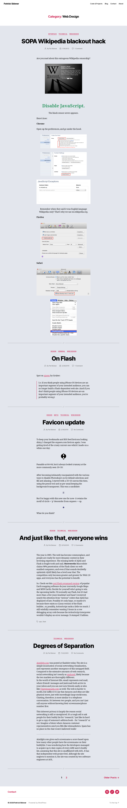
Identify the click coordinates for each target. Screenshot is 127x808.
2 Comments (78, 545)
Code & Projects (96, 4)
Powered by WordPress (37, 803)
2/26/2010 (65, 366)
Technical (63, 34)
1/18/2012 (65, 48)
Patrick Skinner (11, 4)
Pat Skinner (53, 48)
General (61, 351)
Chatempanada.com (49, 689)
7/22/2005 (65, 653)
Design (53, 351)
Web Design (74, 34)
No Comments (78, 430)
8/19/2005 (65, 545)
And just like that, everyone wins (63, 537)
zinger (47, 375)
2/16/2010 (64, 430)
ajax (40, 622)
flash (44, 622)
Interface (52, 34)
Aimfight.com (43, 663)
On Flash (63, 358)
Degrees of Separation (63, 645)
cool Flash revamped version (66, 583)
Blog (106, 4)
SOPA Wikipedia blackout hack (63, 41)
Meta (56, 415)
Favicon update (63, 422)
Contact (113, 4)
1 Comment (78, 48)
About (121, 4)
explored (71, 674)
